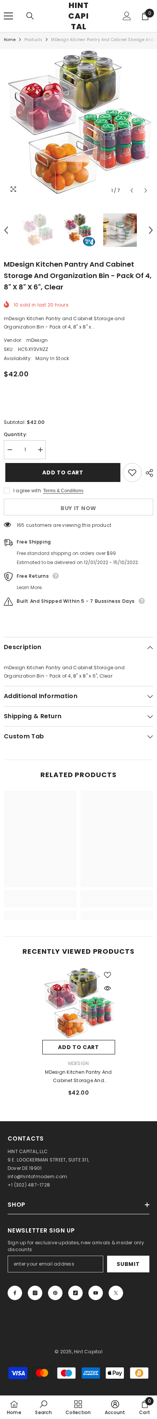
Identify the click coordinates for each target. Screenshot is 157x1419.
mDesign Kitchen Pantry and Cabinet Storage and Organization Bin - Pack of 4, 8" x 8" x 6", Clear (78, 1077)
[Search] (30, 16)
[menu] (8, 16)
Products (33, 40)
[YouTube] (95, 1293)
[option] (78, 123)
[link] (40, 903)
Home (10, 40)
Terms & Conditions (63, 490)
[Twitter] (116, 1293)
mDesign (37, 340)
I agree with (27, 490)
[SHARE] (147, 473)
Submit (128, 1264)
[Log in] (127, 16)
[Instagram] (35, 1293)
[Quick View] (107, 988)
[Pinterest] (55, 1293)
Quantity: (15, 434)
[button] (131, 190)
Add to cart (62, 472)
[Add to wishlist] (132, 472)
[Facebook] (15, 1293)
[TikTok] (75, 1293)
